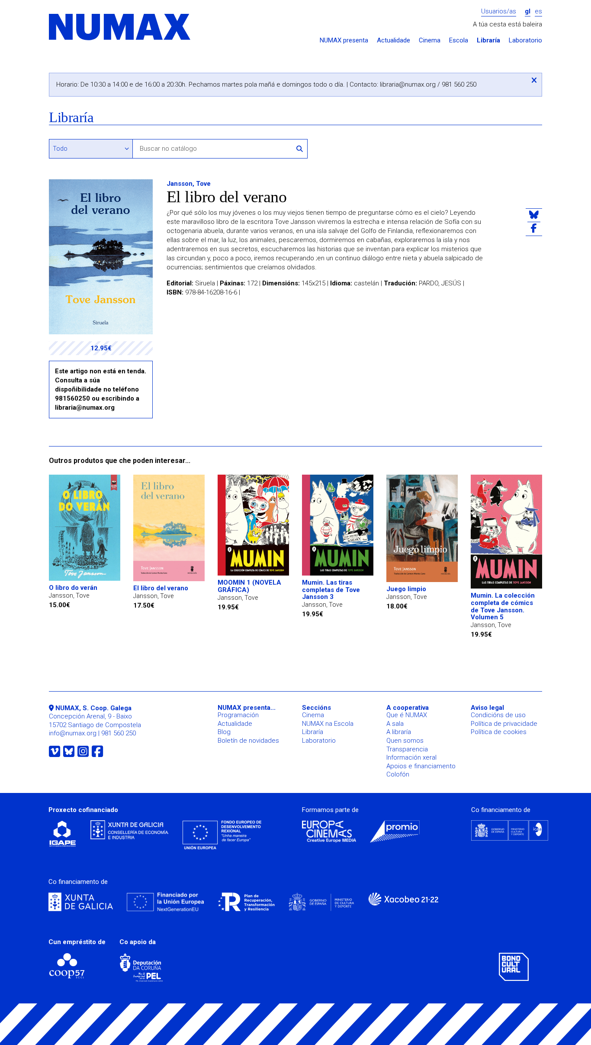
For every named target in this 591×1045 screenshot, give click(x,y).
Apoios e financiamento (421, 766)
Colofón (397, 774)
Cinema (429, 40)
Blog (224, 732)
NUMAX (120, 27)
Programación (238, 715)
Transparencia (407, 749)
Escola (458, 40)
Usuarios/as (498, 11)
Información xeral (411, 757)
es (538, 11)
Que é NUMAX (406, 715)
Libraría (488, 40)
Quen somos (405, 740)
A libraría (398, 732)
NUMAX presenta (344, 40)
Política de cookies (499, 732)
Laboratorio (525, 40)
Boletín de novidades (248, 740)
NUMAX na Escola (327, 724)
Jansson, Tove (189, 184)
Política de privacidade (504, 724)
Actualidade (393, 40)
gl (527, 11)
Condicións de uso (498, 715)
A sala (395, 724)
